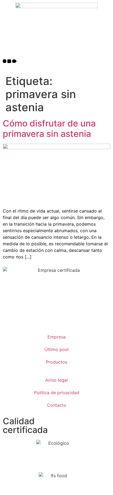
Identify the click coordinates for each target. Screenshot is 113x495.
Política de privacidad (56, 392)
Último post (56, 349)
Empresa (56, 337)
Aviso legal (56, 380)
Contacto (56, 405)
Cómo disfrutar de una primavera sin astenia (49, 128)
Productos (56, 362)
